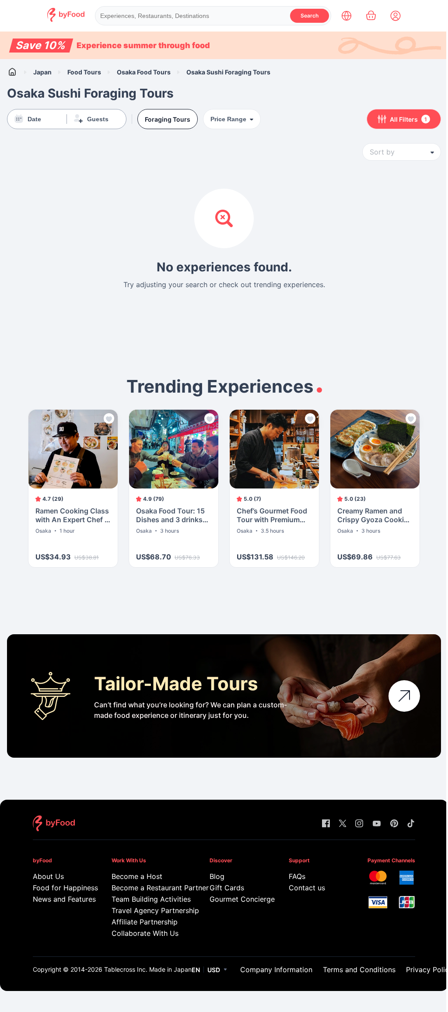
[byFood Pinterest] (394, 824)
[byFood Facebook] (326, 824)
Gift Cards (227, 887)
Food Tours (84, 72)
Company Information (276, 969)
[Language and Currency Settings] (346, 16)
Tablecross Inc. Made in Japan (148, 969)
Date (34, 119)
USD (213, 969)
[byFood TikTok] (410, 824)
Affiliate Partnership (145, 921)
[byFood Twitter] (342, 824)
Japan (42, 72)
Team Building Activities (148, 899)
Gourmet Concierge (236, 899)
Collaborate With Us (145, 933)
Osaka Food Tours (144, 72)
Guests (97, 119)
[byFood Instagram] (359, 824)
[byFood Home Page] (65, 19)
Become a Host (137, 876)
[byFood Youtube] (376, 824)
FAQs (297, 876)
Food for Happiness (60, 887)
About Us (48, 876)
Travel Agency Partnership (148, 910)
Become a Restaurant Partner (148, 887)
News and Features (60, 899)
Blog (217, 876)
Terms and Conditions (359, 969)
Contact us (307, 887)
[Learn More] (404, 696)
